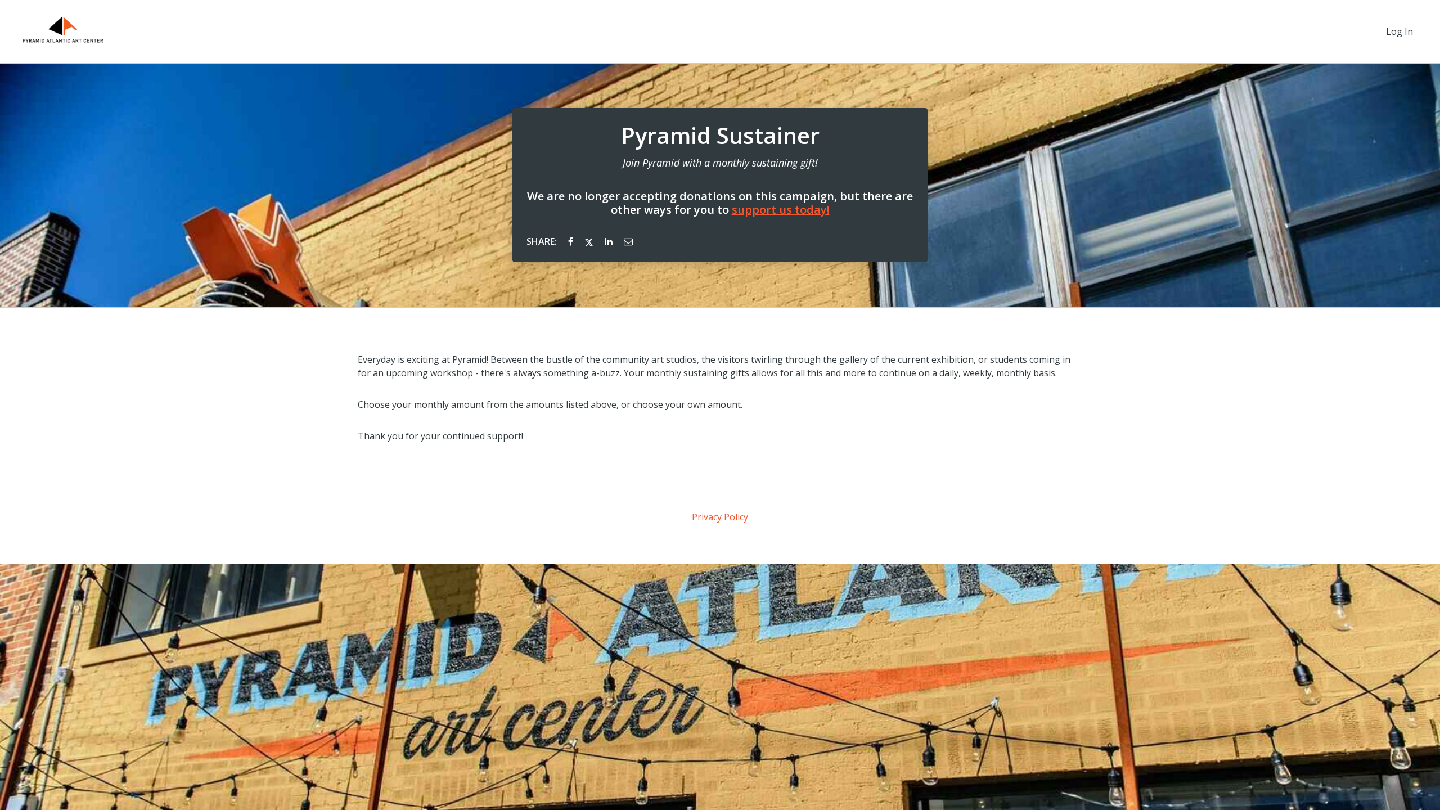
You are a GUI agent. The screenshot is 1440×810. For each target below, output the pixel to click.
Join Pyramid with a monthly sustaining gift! (720, 162)
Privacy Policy (720, 517)
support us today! (781, 209)
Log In (1399, 31)
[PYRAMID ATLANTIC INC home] (63, 31)
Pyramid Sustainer (720, 135)
